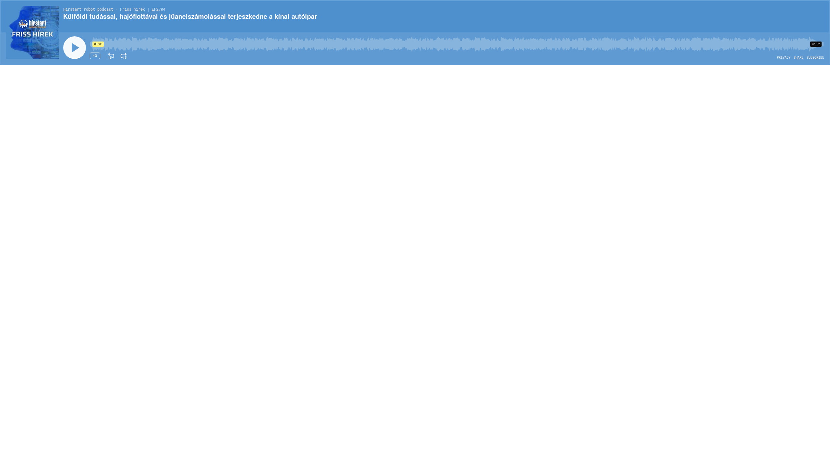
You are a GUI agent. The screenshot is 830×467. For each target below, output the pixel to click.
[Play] (74, 47)
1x (95, 56)
